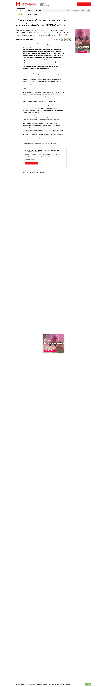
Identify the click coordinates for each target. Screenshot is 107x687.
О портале (69, 10)
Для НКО (38, 10)
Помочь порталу (31, 163)
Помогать (29, 10)
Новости (28, 14)
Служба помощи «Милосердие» (79, 10)
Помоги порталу (84, 4)
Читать (21, 10)
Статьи (20, 14)
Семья (24, 170)
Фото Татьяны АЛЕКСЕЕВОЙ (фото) (24, 39)
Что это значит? (68, 684)
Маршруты (36, 14)
